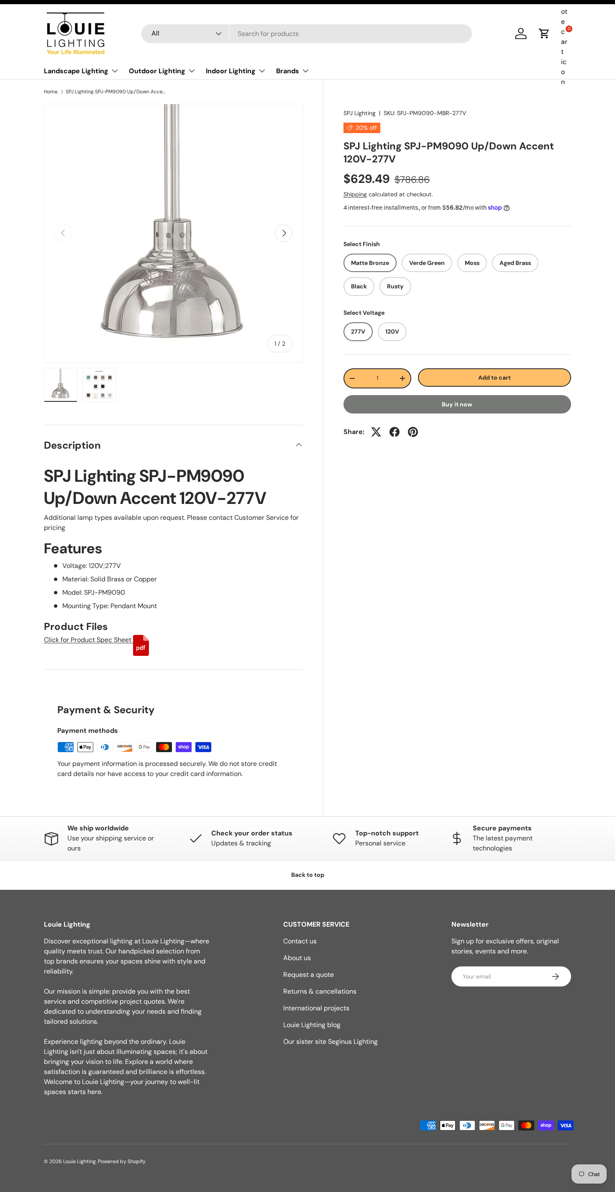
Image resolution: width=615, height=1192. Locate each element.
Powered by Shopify (122, 1161)
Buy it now (457, 404)
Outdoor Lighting (157, 71)
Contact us (300, 941)
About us (297, 957)
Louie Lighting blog (312, 1024)
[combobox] (306, 33)
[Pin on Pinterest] (413, 432)
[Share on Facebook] (394, 432)
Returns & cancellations (319, 991)
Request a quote (308, 974)
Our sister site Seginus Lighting (330, 1041)
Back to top (307, 875)
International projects (316, 1008)
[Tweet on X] (376, 432)
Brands (287, 71)
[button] (544, 33)
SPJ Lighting (359, 113)
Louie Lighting (79, 1161)
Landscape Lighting (76, 71)
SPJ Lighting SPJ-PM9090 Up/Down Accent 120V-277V (116, 91)
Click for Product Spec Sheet (88, 639)
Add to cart (494, 377)
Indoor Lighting (231, 71)
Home (51, 91)
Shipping (355, 194)
